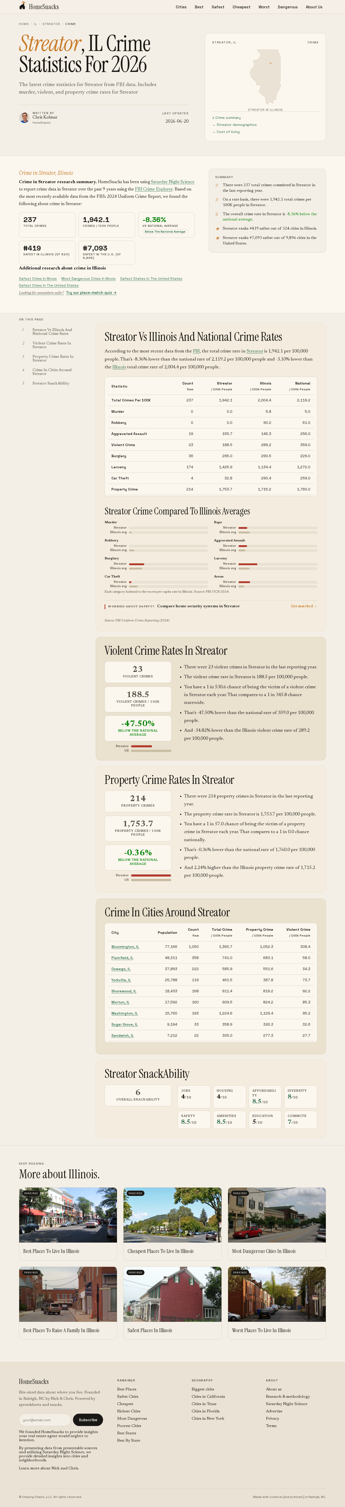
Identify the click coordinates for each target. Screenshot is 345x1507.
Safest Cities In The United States (49, 285)
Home (24, 24)
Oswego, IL (121, 969)
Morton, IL (120, 1002)
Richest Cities (128, 1411)
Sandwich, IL (122, 1035)
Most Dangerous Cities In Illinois (88, 278)
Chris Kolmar (45, 118)
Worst (264, 7)
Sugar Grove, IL (124, 1024)
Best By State (128, 1441)
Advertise (274, 1411)
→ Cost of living (226, 131)
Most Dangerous (132, 1419)
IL (35, 24)
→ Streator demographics (234, 124)
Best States (126, 1433)
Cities (181, 7)
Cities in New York (208, 1419)
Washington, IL (124, 1013)
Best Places (126, 1389)
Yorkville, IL (121, 980)
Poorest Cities (129, 1426)
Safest (218, 7)
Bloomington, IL (125, 946)
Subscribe (88, 1419)
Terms (271, 1426)
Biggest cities (203, 1389)
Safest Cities (127, 1397)
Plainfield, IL (122, 957)
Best (199, 7)
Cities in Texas (204, 1404)
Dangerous (288, 7)
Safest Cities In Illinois (38, 278)
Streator (51, 24)
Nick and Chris (65, 1468)
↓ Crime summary (226, 117)
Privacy (272, 1419)
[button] (211, 606)
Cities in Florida (206, 1411)
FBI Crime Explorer (154, 189)
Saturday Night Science (172, 182)
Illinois (119, 367)
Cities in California (208, 1397)
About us (274, 1389)
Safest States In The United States (151, 278)
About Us (314, 7)
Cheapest (242, 7)
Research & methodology (288, 1397)
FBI (196, 351)
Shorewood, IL (123, 991)
